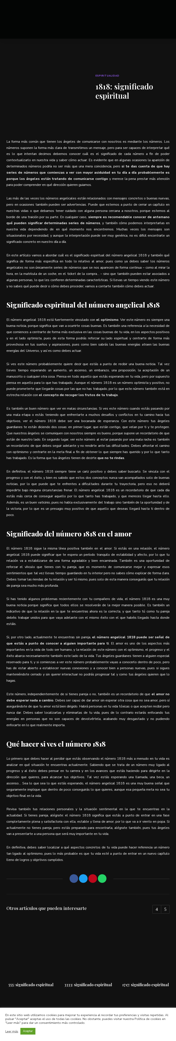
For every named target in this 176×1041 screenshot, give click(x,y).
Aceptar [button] (28, 1031)
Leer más (11, 1031)
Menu (165, 19)
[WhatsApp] (102, 878)
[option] (30, 953)
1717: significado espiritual (145, 984)
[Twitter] (83, 878)
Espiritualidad (107, 75)
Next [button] (165, 909)
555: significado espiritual (30, 984)
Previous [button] (156, 909)
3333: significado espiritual (88, 984)
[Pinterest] (92, 878)
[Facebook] (74, 878)
